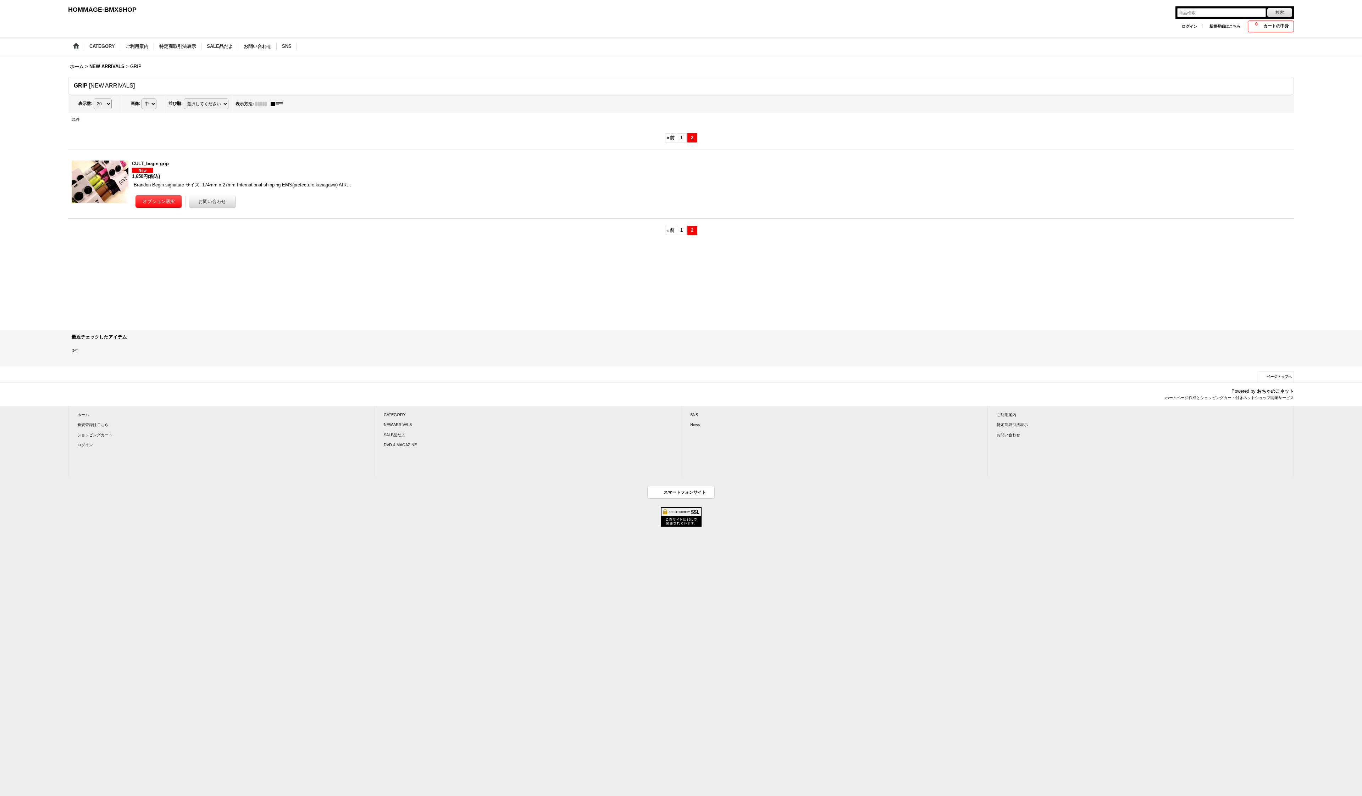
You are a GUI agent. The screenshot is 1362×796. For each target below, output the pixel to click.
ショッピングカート (94, 435)
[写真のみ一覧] (263, 103)
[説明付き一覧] (278, 103)
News (695, 424)
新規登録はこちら (1225, 26)
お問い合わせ (1008, 435)
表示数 (85, 103)
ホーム (83, 415)
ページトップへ (1279, 377)
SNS (694, 415)
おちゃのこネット (1275, 391)
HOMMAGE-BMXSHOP (102, 9)
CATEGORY (394, 415)
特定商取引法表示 (1012, 424)
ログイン (1189, 26)
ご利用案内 (1006, 415)
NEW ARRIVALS (398, 424)
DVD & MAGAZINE (400, 445)
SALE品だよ (394, 435)
